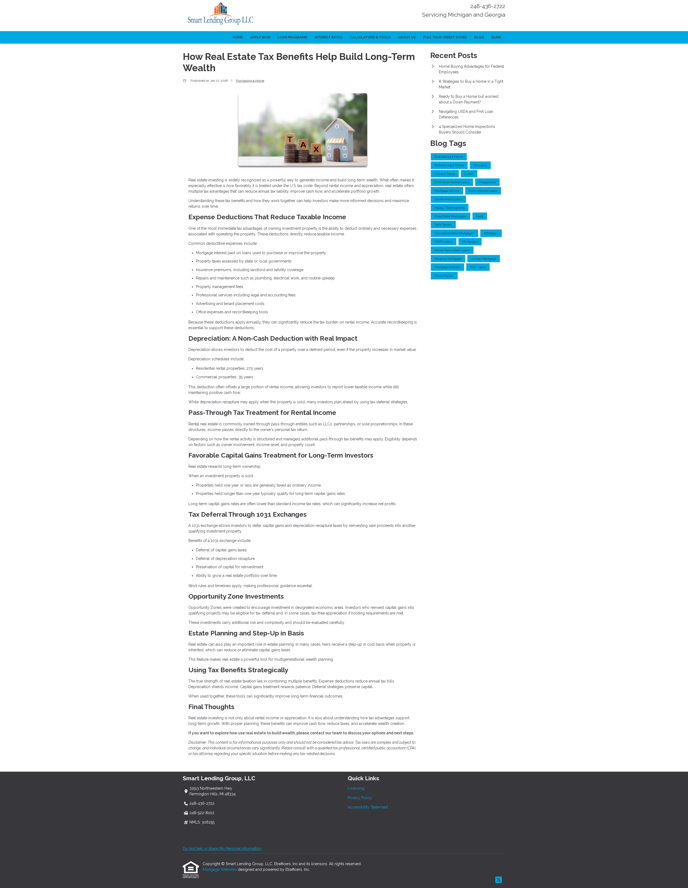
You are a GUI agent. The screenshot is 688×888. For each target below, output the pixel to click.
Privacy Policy (360, 798)
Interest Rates (328, 37)
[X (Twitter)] (498, 880)
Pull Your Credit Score (445, 37)
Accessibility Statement (368, 807)
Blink (496, 37)
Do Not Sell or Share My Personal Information (222, 848)
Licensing (356, 788)
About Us (407, 37)
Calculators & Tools (370, 37)
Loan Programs (292, 37)
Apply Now (260, 37)
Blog (479, 37)
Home (238, 37)
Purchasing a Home (250, 80)
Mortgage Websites (220, 869)
